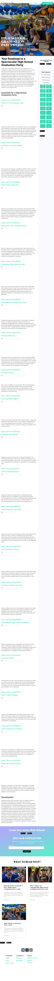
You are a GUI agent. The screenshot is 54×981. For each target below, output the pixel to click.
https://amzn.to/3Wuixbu (10, 223)
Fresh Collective (46, 77)
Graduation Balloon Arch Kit (11, 585)
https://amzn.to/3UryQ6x (10, 760)
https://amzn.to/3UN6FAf (10, 299)
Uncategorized (46, 80)
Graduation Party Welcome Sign (13, 264)
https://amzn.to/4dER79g (10, 506)
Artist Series (47, 74)
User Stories (46, 82)
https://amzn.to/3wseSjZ (10, 142)
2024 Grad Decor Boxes (10, 549)
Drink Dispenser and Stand (11, 509)
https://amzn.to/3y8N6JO (11, 726)
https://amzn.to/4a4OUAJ (11, 333)
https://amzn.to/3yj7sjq (10, 469)
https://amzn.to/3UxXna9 (10, 582)
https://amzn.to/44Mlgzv (10, 182)
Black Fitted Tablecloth (10, 185)
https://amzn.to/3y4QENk (11, 261)
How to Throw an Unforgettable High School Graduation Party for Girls (39, 887)
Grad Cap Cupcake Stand (10, 763)
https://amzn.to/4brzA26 (10, 100)
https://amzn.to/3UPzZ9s (10, 370)
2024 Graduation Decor (10, 472)
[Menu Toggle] (22, 3)
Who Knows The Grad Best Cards (13, 226)
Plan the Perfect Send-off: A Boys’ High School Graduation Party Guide (13, 887)
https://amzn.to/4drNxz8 (10, 396)
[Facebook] (23, 950)
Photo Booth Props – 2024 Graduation (15, 623)
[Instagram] (27, 950)
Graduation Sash (7, 373)
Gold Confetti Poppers (9, 695)
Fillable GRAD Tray (8, 336)
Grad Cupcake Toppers (10, 399)
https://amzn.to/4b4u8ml (10, 692)
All (41, 74)
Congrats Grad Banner (9, 434)
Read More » (6, 899)
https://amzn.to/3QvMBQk (11, 620)
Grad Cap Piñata (7, 658)
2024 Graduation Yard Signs (12, 729)
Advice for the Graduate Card (12, 103)
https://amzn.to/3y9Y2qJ (10, 431)
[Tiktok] (31, 950)
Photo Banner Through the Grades (14, 302)
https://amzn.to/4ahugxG (10, 655)
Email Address (12, 845)
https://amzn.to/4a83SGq (11, 546)
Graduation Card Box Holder (11, 145)
